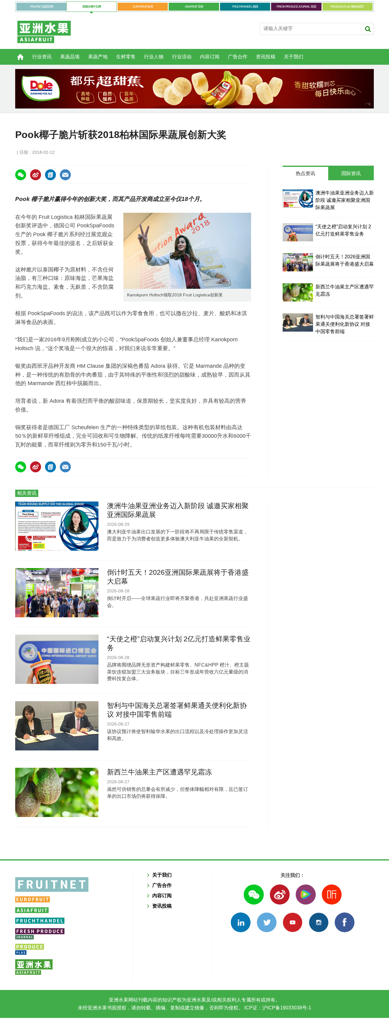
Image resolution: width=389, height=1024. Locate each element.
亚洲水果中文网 (91, 6)
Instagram (319, 922)
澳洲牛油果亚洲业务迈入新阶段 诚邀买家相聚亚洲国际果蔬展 (344, 200)
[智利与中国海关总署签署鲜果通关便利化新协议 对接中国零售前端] (298, 322)
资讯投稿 (265, 56)
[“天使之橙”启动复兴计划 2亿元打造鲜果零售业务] (298, 232)
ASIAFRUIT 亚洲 (194, 6)
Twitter (267, 922)
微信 (253, 894)
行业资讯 (42, 56)
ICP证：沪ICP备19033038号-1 (277, 1007)
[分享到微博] (35, 174)
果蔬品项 (70, 56)
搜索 (368, 29)
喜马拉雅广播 (332, 894)
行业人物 (154, 56)
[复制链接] (50, 174)
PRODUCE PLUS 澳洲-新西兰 (347, 6)
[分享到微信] (20, 174)
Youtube (292, 922)
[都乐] (194, 89)
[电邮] (65, 174)
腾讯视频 (305, 894)
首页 (16, 53)
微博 (280, 894)
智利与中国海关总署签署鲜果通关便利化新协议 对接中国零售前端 (344, 324)
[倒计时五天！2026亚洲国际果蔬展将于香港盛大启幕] (298, 262)
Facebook (344, 922)
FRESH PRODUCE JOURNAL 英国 (296, 6)
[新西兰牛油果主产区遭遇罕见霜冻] (298, 292)
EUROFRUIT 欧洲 (143, 6)
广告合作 (237, 56)
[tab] (305, 173)
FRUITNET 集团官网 (41, 6)
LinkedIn (240, 922)
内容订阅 (209, 56)
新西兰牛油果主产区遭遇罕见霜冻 (159, 772)
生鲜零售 (126, 56)
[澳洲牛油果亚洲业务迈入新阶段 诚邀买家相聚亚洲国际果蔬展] (298, 198)
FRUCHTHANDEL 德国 (245, 6)
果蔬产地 (98, 56)
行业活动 (181, 56)
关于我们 (293, 56)
